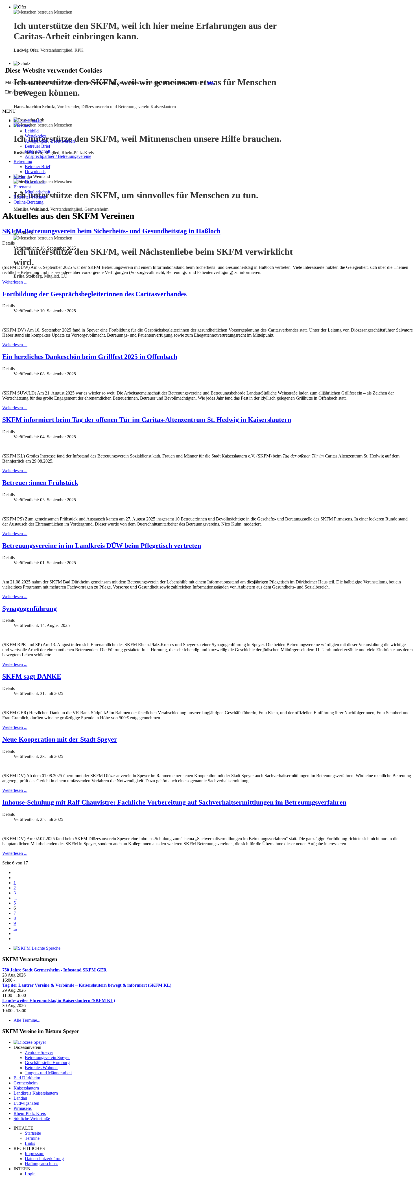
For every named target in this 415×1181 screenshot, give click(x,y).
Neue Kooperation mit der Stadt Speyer (59, 739)
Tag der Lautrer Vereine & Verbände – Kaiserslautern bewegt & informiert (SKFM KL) (86, 985)
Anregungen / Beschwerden (50, 141)
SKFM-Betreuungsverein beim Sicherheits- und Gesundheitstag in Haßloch (111, 231)
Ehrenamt (22, 186)
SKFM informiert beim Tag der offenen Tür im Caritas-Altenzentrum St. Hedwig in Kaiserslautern (146, 419)
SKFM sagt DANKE (31, 676)
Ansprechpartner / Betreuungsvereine (58, 156)
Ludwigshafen (26, 1103)
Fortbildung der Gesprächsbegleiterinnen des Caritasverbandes (94, 294)
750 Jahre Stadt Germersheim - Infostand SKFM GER (54, 970)
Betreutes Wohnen (30, 197)
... (15, 897)
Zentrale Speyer (39, 1052)
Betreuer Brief (37, 146)
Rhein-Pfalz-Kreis (30, 1113)
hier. (210, 82)
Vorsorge (22, 176)
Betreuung (23, 161)
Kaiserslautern (26, 1088)
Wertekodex (35, 136)
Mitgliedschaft (37, 151)
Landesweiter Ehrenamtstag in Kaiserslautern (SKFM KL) (58, 1000)
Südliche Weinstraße (32, 1118)
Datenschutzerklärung (44, 1158)
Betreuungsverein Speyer (47, 1057)
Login (30, 1173)
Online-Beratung (28, 202)
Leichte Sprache (28, 120)
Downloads (35, 171)
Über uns (22, 125)
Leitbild (32, 130)
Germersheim (26, 1082)
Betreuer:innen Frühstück (40, 482)
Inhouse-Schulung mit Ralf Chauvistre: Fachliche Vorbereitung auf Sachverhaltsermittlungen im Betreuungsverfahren (174, 802)
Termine (32, 1138)
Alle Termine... (27, 1020)
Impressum (34, 1153)
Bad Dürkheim (27, 1077)
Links (30, 1143)
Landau (20, 1098)
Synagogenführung (29, 608)
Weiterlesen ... (14, 282)
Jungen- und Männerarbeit (48, 1072)
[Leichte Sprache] (37, 948)
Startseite (33, 1133)
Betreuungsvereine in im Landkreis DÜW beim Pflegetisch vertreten (101, 545)
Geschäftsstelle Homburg (47, 1062)
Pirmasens (23, 1108)
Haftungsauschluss (41, 1163)
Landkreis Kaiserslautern (36, 1093)
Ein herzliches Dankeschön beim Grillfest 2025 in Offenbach (89, 356)
